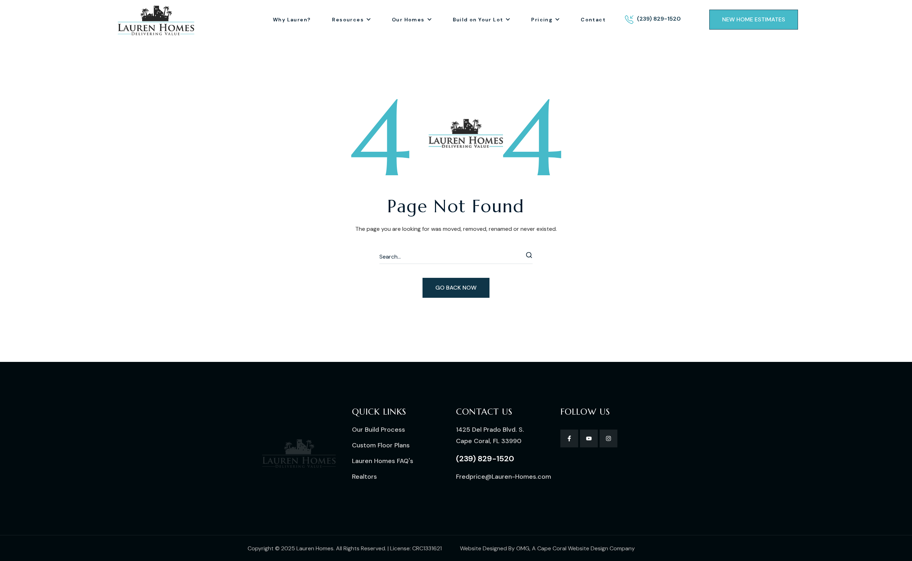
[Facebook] (569, 438)
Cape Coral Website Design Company (586, 548)
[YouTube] (589, 438)
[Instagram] (608, 438)
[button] (753, 20)
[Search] (529, 257)
